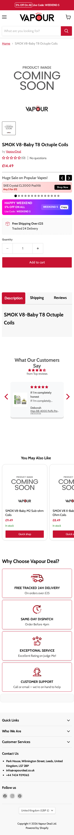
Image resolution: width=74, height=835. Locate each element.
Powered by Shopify (37, 827)
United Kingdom (35, 810)
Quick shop (24, 534)
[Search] (66, 31)
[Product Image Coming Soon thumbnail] (8, 128)
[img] (37, 370)
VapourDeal (13, 151)
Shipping (37, 297)
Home (6, 43)
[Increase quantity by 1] (38, 248)
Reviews (60, 297)
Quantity (7, 239)
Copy (64, 207)
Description (14, 298)
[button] (11, 158)
